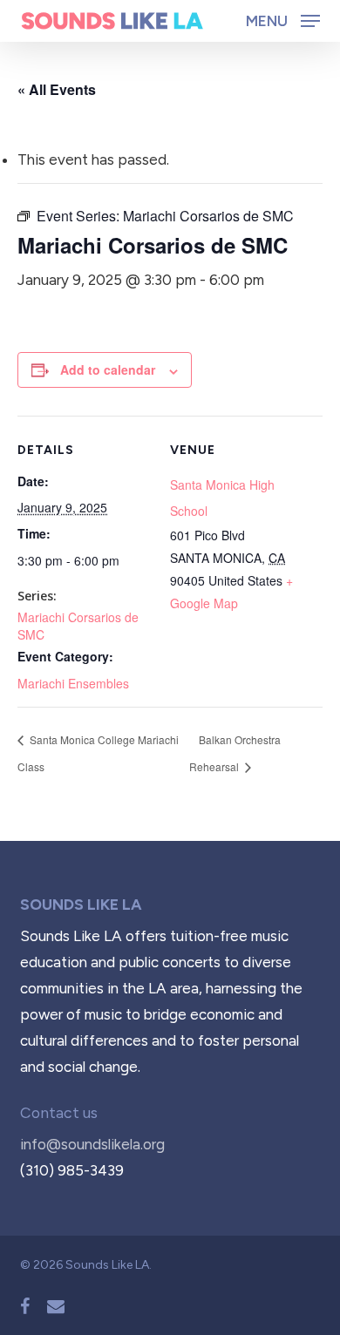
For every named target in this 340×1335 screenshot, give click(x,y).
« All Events (56, 89)
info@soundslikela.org (92, 1144)
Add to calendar (107, 369)
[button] (283, 20)
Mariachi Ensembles (73, 683)
